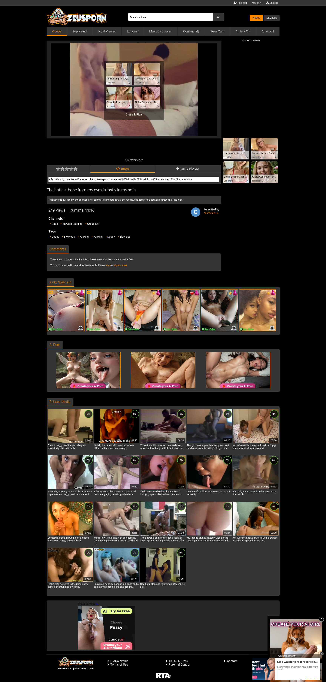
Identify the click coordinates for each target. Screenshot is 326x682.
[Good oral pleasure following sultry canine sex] (163, 581)
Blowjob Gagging (72, 223)
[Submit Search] (218, 17)
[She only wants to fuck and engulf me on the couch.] (256, 488)
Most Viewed (107, 31)
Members (271, 18)
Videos (256, 18)
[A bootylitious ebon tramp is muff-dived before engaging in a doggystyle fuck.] (117, 488)
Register (242, 2)
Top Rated (79, 31)
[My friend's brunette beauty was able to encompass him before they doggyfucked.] (209, 535)
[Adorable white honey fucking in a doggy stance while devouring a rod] (256, 442)
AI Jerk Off (243, 31)
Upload (273, 2)
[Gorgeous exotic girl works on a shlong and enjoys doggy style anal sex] (70, 535)
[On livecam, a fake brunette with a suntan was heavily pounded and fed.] (256, 535)
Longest (132, 31)
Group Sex (93, 223)
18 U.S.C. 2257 (178, 661)
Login (257, 2)
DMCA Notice (119, 661)
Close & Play (134, 114)
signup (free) (120, 265)
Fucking (84, 236)
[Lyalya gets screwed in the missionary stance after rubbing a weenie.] (70, 581)
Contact (232, 661)
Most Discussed (160, 31)
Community (191, 31)
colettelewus (211, 213)
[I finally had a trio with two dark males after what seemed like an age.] (117, 442)
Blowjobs (69, 236)
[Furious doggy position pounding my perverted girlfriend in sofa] (70, 442)
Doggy (55, 236)
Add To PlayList (189, 168)
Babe (55, 223)
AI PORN (268, 31)
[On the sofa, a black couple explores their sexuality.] (209, 488)
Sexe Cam (217, 31)
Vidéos (57, 31)
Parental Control (179, 664)
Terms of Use (119, 664)
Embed (124, 168)
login (108, 265)
